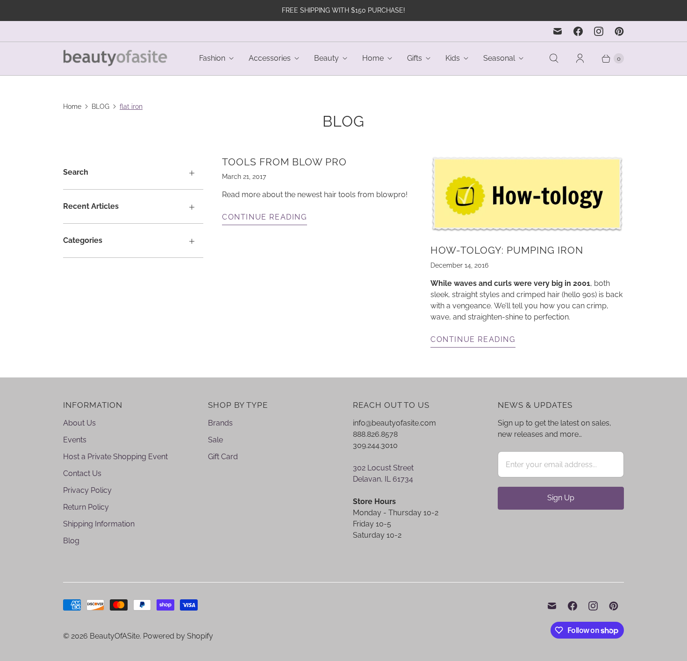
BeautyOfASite (115, 636)
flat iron (131, 106)
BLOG (100, 106)
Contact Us (82, 473)
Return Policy (86, 507)
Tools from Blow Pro (284, 162)
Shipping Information (99, 523)
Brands (220, 423)
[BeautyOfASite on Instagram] (598, 31)
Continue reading (264, 217)
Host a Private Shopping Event (115, 456)
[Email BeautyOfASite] (557, 31)
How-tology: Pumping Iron (506, 250)
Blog (71, 540)
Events (74, 439)
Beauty (326, 58)
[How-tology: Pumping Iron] (527, 194)
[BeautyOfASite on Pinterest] (619, 31)
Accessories (270, 58)
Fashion (212, 58)
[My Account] (580, 58)
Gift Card (223, 456)
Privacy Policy (87, 490)
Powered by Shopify (178, 636)
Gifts (414, 58)
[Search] (554, 58)
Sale (215, 439)
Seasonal (499, 58)
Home (373, 58)
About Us (79, 423)
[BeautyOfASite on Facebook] (578, 31)
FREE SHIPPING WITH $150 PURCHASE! (343, 10)
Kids (452, 58)
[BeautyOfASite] (115, 59)
